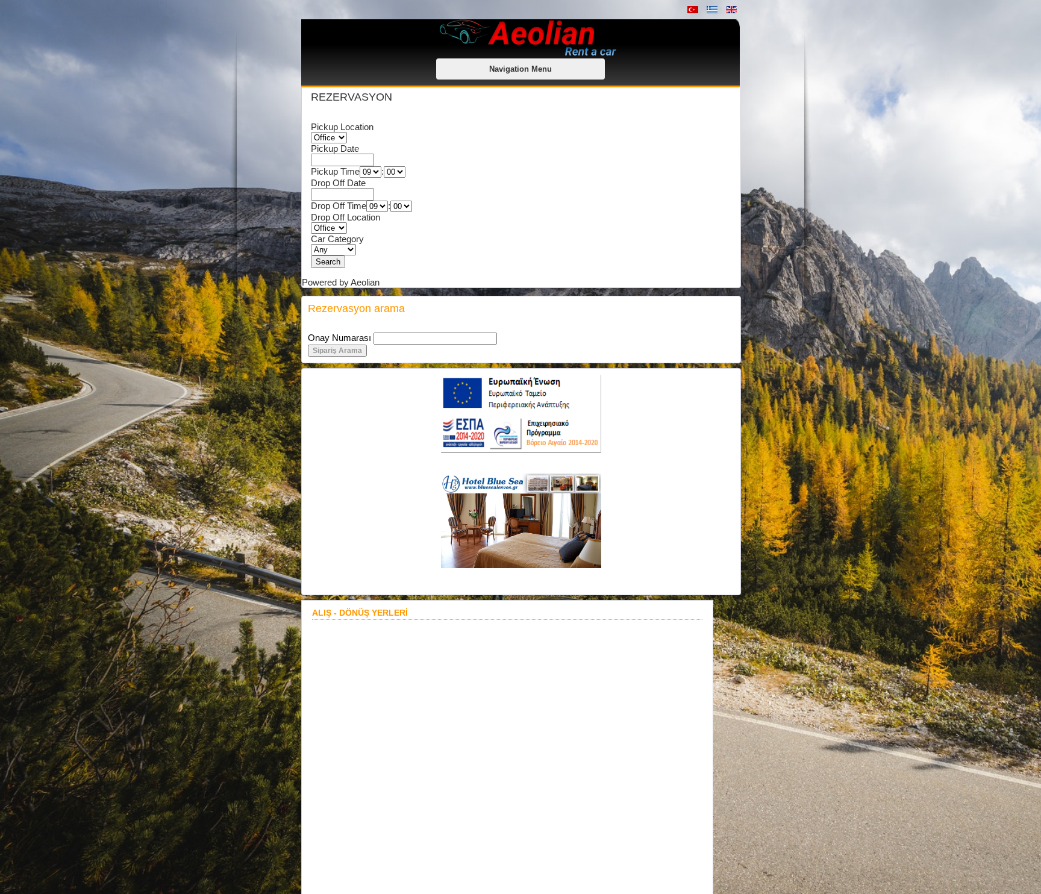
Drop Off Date (338, 183)
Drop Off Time (338, 206)
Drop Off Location (345, 217)
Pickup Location (342, 127)
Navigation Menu (520, 68)
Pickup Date (335, 148)
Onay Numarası (339, 338)
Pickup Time (335, 171)
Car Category (337, 239)
